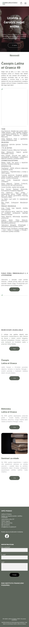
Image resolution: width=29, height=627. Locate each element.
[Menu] (25, 3)
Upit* (3, 562)
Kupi (14, 289)
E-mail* (3, 554)
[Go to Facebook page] (7, 536)
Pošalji (14, 575)
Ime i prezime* (5, 547)
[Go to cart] (21, 3)
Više (14, 378)
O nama (14, 45)
